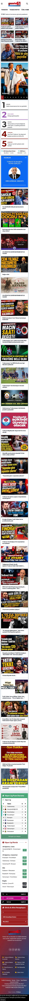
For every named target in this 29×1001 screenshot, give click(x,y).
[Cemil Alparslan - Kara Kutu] (14, 173)
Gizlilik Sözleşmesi (6, 980)
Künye (18, 980)
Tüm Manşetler (21, 967)
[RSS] (19, 949)
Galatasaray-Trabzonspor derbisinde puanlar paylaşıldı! (13, 408)
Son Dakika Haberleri (6, 973)
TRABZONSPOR (14, 10)
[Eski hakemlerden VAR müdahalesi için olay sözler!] (14, 219)
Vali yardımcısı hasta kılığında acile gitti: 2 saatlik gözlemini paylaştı (16, 125)
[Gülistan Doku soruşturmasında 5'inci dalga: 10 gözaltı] (14, 754)
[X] (10, 949)
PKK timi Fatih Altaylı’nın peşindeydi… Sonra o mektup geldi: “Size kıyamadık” (13, 587)
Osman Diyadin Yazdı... (9, 675)
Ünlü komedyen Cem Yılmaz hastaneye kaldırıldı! (14, 318)
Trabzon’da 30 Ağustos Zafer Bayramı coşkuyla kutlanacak (14, 742)
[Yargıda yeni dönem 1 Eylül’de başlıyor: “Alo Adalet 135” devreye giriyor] (14, 643)
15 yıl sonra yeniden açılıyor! (10, 609)
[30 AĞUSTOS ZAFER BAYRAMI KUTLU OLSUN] (14, 242)
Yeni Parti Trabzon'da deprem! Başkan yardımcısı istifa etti (16, 135)
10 (26, 97)
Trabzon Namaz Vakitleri (7, 963)
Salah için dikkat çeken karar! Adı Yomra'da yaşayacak (14, 14)
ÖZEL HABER (10, 114)
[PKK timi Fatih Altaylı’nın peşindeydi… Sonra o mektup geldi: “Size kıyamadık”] (14, 577)
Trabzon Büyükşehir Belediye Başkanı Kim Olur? (14, 985)
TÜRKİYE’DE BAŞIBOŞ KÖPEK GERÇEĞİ (14, 162)
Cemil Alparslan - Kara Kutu (14, 181)
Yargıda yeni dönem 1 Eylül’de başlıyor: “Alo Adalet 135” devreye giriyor (14, 653)
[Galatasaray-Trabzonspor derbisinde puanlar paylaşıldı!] (14, 398)
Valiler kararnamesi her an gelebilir (16, 106)
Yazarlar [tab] (7, 157)
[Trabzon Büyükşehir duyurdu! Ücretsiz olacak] (14, 421)
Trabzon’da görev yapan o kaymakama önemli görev (14, 497)
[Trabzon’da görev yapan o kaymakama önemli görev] (14, 487)
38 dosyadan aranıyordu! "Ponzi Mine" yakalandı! (14, 787)
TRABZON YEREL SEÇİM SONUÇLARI (14, 987)
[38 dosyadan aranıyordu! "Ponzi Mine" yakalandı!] (14, 777)
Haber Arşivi (20, 972)
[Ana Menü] (2, 3)
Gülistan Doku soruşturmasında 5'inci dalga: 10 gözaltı (13, 765)
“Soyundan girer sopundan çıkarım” (13, 475)
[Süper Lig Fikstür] (26, 842)
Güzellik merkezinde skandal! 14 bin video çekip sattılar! (13, 454)
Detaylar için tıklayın (15, 836)
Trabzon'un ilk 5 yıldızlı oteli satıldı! (15, 144)
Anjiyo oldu (5, 274)
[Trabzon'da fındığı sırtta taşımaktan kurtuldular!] (14, 532)
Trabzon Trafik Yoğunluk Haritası (20, 963)
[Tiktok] (16, 949)
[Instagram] (13, 949)
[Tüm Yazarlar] (26, 157)
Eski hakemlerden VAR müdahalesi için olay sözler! (14, 230)
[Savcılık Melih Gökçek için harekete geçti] (14, 197)
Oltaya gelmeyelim (13, 116)
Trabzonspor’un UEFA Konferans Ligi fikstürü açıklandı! (13, 363)
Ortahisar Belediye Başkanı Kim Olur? (14, 983)
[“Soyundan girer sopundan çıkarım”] (14, 466)
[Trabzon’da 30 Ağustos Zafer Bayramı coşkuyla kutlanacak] (14, 731)
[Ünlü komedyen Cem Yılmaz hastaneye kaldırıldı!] (14, 308)
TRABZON (4, 10)
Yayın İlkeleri (24, 980)
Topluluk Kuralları (14, 982)
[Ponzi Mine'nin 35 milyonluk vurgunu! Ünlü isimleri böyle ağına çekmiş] (14, 709)
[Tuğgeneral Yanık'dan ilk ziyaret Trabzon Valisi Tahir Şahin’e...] (14, 554)
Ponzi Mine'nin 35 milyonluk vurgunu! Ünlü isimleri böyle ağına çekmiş (13, 719)
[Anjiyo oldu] (14, 264)
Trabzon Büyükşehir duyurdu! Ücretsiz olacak (14, 431)
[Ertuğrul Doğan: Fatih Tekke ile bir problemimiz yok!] (14, 509)
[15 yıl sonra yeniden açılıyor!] (14, 599)
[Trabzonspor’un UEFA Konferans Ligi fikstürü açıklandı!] (14, 353)
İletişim (13, 980)
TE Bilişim (18, 992)
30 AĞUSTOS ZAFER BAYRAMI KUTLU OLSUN (13, 252)
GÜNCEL (8, 104)
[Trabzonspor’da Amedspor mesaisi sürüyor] (14, 376)
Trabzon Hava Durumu (20, 958)
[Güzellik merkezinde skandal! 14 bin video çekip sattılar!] (14, 443)
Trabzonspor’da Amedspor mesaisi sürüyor (13, 386)
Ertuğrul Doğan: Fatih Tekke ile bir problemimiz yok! (12, 520)
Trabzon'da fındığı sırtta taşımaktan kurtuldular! (13, 542)
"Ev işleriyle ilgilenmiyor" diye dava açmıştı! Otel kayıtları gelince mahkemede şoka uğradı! (13, 631)
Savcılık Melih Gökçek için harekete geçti (13, 207)
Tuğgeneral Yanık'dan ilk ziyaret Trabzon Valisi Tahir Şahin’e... (13, 565)
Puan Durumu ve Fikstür (7, 968)
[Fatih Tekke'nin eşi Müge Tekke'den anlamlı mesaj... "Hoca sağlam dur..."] (14, 686)
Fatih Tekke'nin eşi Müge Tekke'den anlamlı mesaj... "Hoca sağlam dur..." (13, 697)
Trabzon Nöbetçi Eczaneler (7, 958)
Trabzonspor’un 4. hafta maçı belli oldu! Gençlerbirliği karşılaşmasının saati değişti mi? (14, 341)
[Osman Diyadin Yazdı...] (14, 665)
